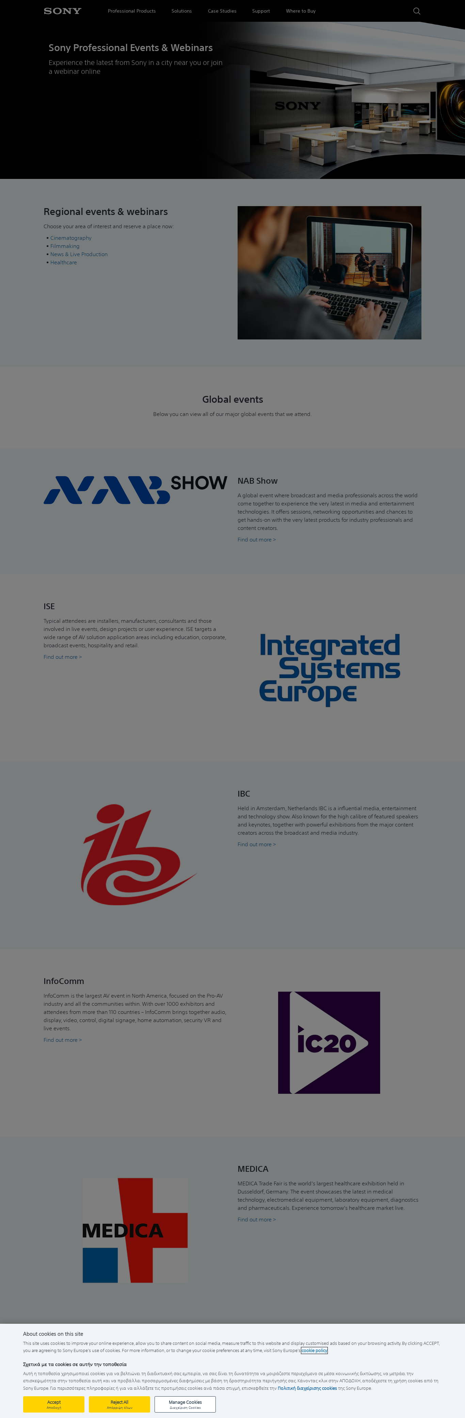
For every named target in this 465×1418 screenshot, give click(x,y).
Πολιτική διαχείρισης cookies (307, 1388)
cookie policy (314, 1350)
